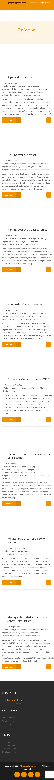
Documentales (11, 83)
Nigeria (32, 89)
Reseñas (18, 385)
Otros (7, 463)
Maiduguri (25, 89)
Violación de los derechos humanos (16, 95)
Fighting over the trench (22, 154)
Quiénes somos (8, 718)
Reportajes (9, 385)
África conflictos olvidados (30, 766)
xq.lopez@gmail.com (16, 2)
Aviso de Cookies (9, 749)
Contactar (6, 742)
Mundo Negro (10, 548)
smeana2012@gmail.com (40, 2)
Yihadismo (36, 95)
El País (7, 626)
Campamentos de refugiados (27, 86)
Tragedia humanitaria (34, 92)
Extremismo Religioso (11, 89)
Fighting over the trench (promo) (27, 229)
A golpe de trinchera (19, 77)
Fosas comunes (8, 469)
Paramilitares (41, 89)
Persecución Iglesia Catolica (13, 92)
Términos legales (9, 752)
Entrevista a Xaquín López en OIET (28, 379)
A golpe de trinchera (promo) (25, 304)
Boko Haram (9, 86)
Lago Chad (20, 469)
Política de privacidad (10, 745)
